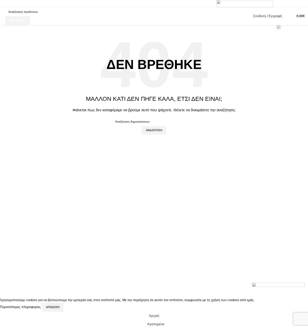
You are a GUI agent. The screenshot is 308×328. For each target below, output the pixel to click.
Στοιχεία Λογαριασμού (276, 213)
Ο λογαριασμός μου (274, 205)
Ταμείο (264, 229)
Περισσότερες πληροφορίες (21, 307)
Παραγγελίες (269, 221)
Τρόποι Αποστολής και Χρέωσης (225, 239)
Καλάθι (265, 237)
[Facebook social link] (280, 4)
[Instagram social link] (285, 4)
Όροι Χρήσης (218, 221)
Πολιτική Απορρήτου (223, 213)
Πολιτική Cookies (221, 205)
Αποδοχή (53, 307)
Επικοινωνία (217, 249)
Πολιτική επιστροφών (224, 229)
